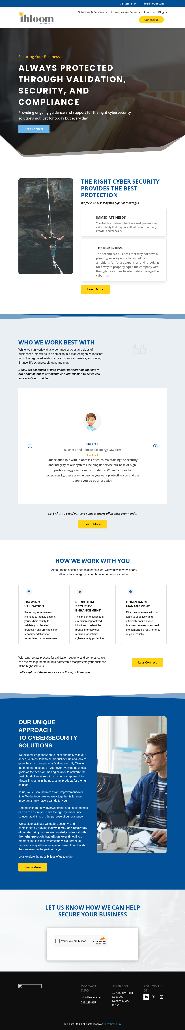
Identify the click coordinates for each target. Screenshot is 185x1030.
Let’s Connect (34, 129)
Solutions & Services (91, 12)
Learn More (95, 289)
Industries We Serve (124, 12)
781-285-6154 (127, 3)
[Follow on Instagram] (161, 997)
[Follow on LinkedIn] (146, 997)
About (148, 12)
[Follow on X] (153, 997)
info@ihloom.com (153, 3)
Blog (161, 12)
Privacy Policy (113, 1023)
